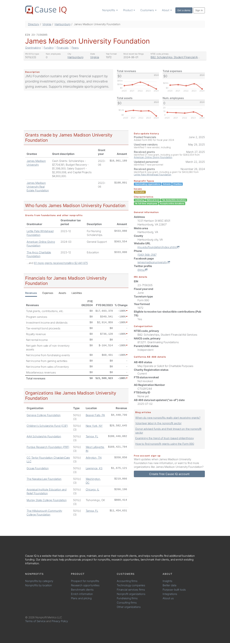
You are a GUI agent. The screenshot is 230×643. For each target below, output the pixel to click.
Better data (169, 585)
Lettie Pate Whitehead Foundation (152, 174)
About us (168, 598)
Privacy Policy (60, 621)
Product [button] (128, 10)
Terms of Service (35, 621)
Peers (75, 47)
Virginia (46, 24)
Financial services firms (131, 589)
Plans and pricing (81, 598)
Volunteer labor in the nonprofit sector (158, 423)
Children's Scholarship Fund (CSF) (47, 425)
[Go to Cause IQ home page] (45, 10)
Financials (63, 47)
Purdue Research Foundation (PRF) (48, 447)
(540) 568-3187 (147, 254)
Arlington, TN (94, 457)
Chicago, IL (92, 489)
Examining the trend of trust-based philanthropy (164, 438)
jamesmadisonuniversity (152, 262)
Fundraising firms (127, 598)
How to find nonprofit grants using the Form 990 (164, 443)
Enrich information (82, 594)
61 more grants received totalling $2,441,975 (61, 263)
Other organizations (129, 607)
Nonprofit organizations (131, 594)
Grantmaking (33, 47)
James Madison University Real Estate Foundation (38, 186)
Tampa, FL (92, 436)
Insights (167, 581)
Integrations (170, 594)
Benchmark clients (82, 589)
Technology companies (131, 585)
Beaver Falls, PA (95, 415)
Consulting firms (127, 602)
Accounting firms (127, 581)
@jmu (141, 270)
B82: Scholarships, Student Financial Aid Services (180, 57)
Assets (62, 292)
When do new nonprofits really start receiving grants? (167, 417)
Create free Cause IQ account (169, 474)
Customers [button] (147, 10)
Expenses (47, 292)
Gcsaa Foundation (38, 468)
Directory (33, 24)
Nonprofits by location (38, 585)
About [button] (166, 10)
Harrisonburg (62, 24)
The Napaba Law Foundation (44, 479)
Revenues (31, 292)
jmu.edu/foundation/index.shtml (157, 247)
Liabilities (77, 292)
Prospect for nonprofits (85, 581)
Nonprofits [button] (109, 10)
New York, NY (94, 425)
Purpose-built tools (174, 589)
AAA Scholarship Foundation (44, 436)
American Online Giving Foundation (153, 157)
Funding (49, 47)
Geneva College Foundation (44, 415)
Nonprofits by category (39, 581)
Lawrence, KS (94, 468)
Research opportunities (85, 585)
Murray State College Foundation (46, 500)
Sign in (199, 10)
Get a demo (183, 10)
